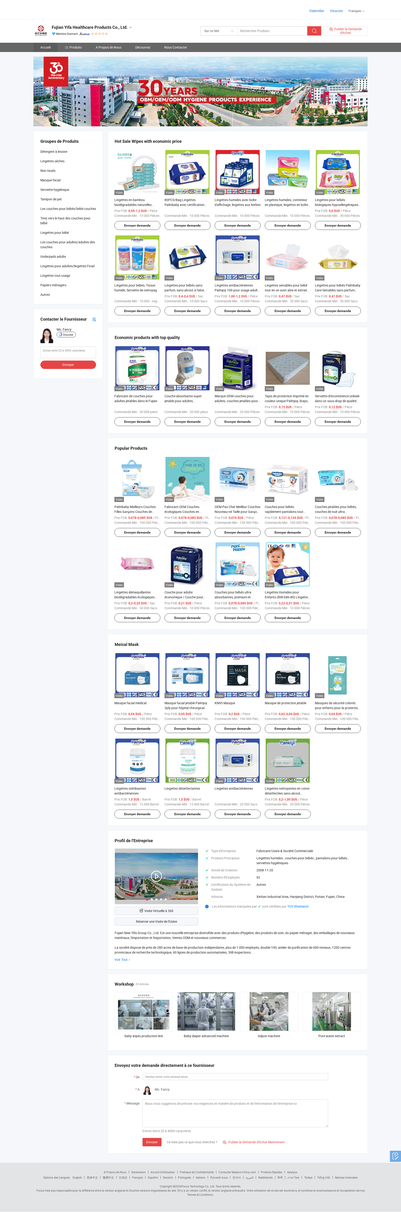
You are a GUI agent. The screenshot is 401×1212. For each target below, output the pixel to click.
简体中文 (92, 1177)
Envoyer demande (137, 225)
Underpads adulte (53, 256)
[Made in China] (63, 9)
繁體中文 (108, 1177)
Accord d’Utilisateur (163, 1172)
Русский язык (219, 1177)
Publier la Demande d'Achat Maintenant (254, 1142)
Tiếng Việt (323, 1177)
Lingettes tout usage (55, 275)
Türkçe (308, 1177)
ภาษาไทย (293, 1177)
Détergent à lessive (53, 151)
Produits (75, 47)
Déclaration (138, 1172)
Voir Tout (121, 959)
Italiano (200, 1177)
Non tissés (47, 170)
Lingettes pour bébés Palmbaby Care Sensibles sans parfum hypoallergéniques (337, 290)
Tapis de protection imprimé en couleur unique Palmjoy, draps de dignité (287, 401)
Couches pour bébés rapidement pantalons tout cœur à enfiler (284, 512)
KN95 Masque (225, 703)
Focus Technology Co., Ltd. (198, 1186)
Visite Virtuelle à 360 (158, 911)
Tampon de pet (51, 199)
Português (184, 1177)
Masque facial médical (130, 703)
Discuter (68, 334)
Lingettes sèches (52, 161)
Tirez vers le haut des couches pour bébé (65, 220)
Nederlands (265, 1177)
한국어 (237, 1177)
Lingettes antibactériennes (234, 788)
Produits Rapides (271, 1172)
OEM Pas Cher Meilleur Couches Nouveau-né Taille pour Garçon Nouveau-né (237, 512)
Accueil (45, 47)
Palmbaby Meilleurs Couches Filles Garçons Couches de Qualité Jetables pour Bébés (135, 512)
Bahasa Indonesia (346, 1177)
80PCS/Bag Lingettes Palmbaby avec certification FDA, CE (184, 205)
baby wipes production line (144, 1036)
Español (153, 1177)
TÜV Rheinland (297, 906)
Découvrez (142, 47)
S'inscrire (336, 11)
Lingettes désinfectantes (182, 788)
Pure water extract (331, 1036)
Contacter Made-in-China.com (237, 1172)
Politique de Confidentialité (197, 1172)
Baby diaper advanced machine (206, 1036)
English (77, 1177)
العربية (249, 1177)
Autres (45, 294)
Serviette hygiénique (54, 189)
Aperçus (292, 1172)
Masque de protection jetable (285, 703)
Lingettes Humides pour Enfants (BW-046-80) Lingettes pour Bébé (287, 597)
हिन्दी (280, 1177)
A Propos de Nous (108, 47)
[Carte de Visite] (94, 319)
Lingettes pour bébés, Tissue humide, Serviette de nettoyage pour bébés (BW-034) (136, 290)
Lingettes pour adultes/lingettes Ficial (67, 266)
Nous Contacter (175, 47)
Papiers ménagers (53, 285)
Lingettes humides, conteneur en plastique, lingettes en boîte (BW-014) (286, 205)
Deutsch (168, 1177)
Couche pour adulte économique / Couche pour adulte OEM (184, 597)
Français (137, 1177)
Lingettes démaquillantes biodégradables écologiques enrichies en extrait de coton (134, 597)
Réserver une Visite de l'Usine (156, 921)
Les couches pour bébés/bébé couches (68, 208)
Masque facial (50, 180)
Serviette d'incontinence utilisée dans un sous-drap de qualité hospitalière (337, 401)
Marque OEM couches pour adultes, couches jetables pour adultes (236, 401)
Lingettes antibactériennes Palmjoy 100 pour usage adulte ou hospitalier (237, 290)
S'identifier (316, 11)
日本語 (123, 1177)
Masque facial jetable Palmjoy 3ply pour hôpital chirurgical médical (186, 708)
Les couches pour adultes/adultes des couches (67, 244)
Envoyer (152, 1142)
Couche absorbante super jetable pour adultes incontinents (183, 401)
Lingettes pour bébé (54, 232)
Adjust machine (269, 1036)
